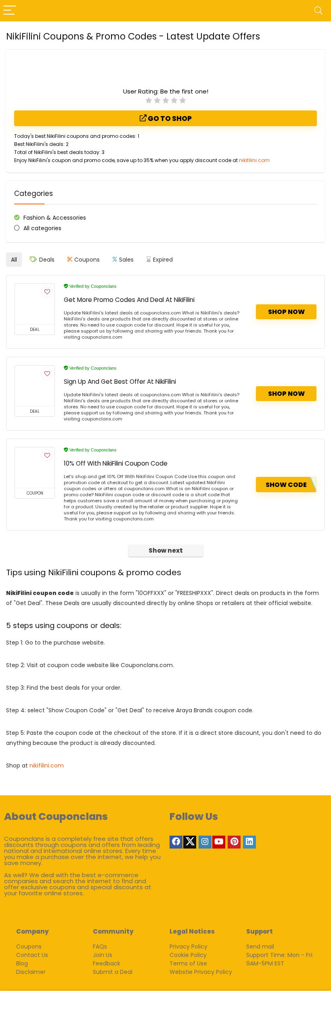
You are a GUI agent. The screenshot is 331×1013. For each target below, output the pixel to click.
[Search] (318, 10)
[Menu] (9, 10)
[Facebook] (176, 842)
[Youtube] (218, 842)
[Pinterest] (234, 842)
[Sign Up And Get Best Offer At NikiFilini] (34, 386)
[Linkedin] (249, 842)
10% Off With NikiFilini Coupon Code (116, 463)
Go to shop (169, 118)
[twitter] (189, 842)
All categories (42, 228)
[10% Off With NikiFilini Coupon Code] (34, 467)
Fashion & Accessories (54, 218)
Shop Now (286, 311)
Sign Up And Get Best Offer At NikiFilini (120, 381)
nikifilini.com (254, 160)
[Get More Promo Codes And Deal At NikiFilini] (34, 304)
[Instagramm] (205, 842)
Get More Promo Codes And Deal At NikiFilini (129, 299)
